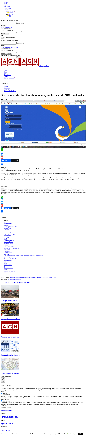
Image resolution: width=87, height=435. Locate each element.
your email (19, 32)
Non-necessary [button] (5, 399)
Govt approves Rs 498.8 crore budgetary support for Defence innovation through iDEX (32, 277)
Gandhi (6, 9)
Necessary (5, 393)
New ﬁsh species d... (7, 410)
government (7, 257)
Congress (6, 229)
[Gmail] (43, 157)
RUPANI (6, 237)
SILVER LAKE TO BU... (10, 417)
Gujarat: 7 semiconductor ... (10, 355)
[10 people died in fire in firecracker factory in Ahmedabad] (10, 297)
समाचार (6, 86)
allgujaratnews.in (8, 260)
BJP (5, 222)
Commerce (7, 88)
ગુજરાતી (11, 13)
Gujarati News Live (9, 271)
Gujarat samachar (8, 268)
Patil (5, 262)
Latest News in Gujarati (10, 226)
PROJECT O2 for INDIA (14, 279)
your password (20, 23)
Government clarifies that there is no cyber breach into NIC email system (23, 255)
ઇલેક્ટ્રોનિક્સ (8, 265)
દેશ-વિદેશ (6, 89)
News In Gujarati (8, 242)
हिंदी (10, 16)
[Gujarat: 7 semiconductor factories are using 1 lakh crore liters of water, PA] (10, 352)
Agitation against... (7, 424)
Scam (5, 3)
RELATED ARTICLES (8, 282)
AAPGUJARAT (8, 272)
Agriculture (7, 6)
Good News (7, 8)
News (5, 5)
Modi (5, 239)
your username (20, 22)
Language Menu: (9, 11)
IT (4, 231)
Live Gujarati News (9, 234)
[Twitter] (43, 155)
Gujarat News (8, 252)
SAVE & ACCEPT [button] (6, 405)
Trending (6, 254)
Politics (6, 2)
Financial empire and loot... (10, 337)
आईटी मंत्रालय (7, 236)
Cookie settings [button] (71, 433)
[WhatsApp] (43, 149)
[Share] (43, 164)
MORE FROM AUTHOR (22, 282)
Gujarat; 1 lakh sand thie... (10, 319)
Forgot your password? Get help (9, 47)
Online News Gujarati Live (11, 248)
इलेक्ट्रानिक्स (7, 228)
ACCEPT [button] (80, 433)
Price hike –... (5, 430)
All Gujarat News (9, 246)
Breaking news (8, 223)
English (11, 14)
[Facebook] (43, 152)
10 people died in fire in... (9, 301)
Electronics (7, 249)
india (5, 263)
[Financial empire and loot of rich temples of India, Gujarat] (10, 333)
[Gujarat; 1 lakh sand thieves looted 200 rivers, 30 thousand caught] (10, 315)
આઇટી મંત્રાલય (8, 243)
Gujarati (6, 225)
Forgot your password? (7, 27)
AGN (5, 266)
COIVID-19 (7, 232)
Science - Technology (10, 91)
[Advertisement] (28, 81)
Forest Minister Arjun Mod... (11, 373)
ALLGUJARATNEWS (10, 258)
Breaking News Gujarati (10, 240)
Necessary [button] (3, 391)
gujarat (6, 245)
